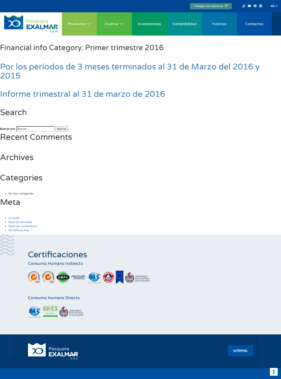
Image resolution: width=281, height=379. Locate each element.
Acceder (14, 218)
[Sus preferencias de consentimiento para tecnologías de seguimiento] (274, 372)
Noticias (219, 24)
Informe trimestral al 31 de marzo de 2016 (82, 94)
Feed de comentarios (22, 226)
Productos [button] (77, 24)
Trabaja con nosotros (209, 6)
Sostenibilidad (184, 24)
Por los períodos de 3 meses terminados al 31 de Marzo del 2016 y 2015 (130, 71)
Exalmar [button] (112, 24)
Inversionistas (149, 24)
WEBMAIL (240, 351)
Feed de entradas (20, 222)
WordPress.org (18, 230)
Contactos (254, 24)
